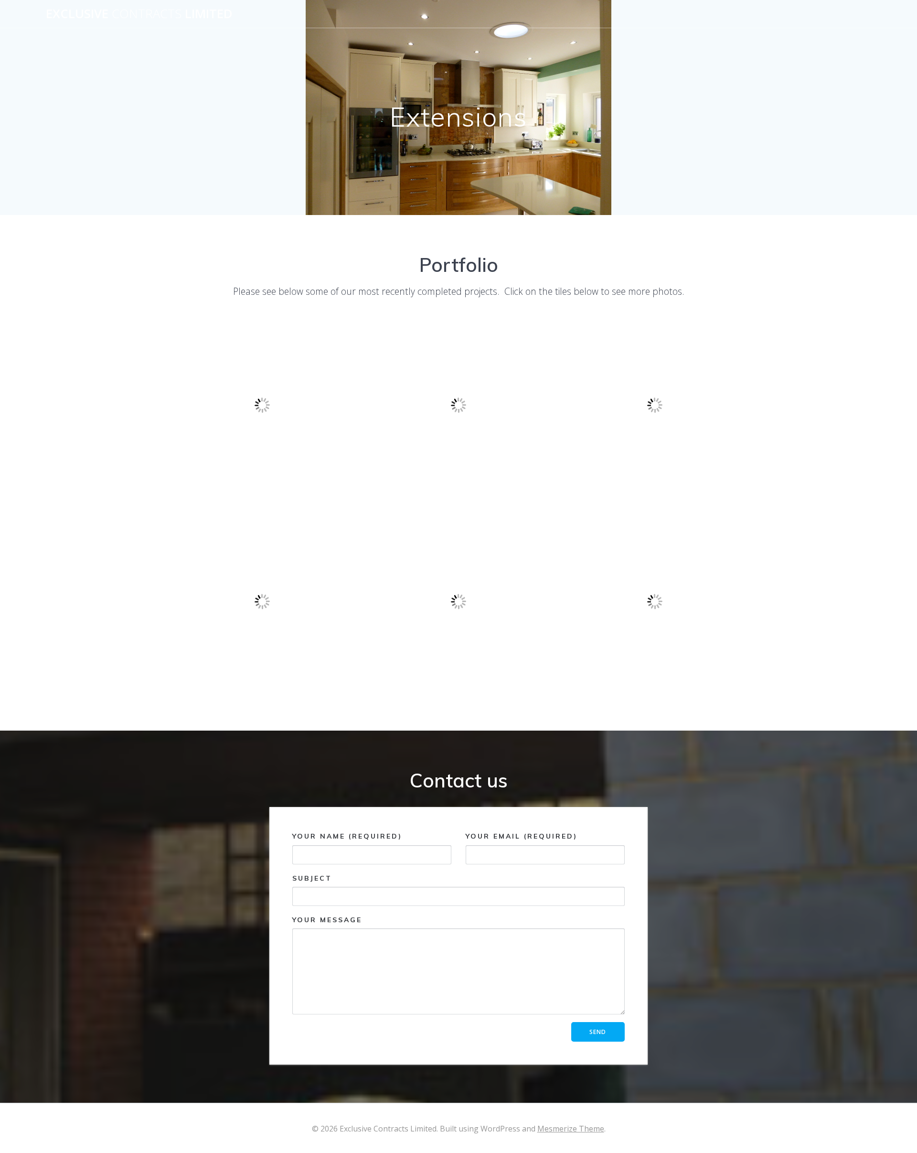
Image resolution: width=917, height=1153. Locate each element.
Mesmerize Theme (570, 1128)
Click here (262, 490)
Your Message (327, 920)
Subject (312, 878)
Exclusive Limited (139, 14)
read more (458, 490)
